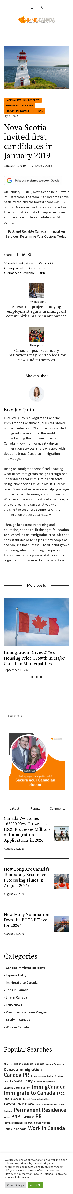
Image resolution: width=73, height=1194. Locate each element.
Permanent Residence (20, 273)
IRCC (61, 1093)
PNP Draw (28, 1117)
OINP (62, 1104)
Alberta (8, 1064)
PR (43, 273)
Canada (39, 1064)
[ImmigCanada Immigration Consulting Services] (36, 20)
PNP (15, 1116)
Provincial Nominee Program (25, 111)
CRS (6, 1081)
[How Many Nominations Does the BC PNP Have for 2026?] (61, 923)
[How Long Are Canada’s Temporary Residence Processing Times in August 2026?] (61, 881)
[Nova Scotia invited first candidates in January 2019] (36, 67)
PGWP (7, 1117)
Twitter (24, 254)
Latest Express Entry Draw (36, 1099)
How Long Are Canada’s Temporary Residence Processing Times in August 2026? (27, 877)
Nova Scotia (38, 268)
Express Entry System (17, 1087)
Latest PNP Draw (19, 1104)
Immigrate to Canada (20, 105)
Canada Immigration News (23, 100)
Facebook (17, 254)
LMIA (38, 1104)
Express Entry (16, 975)
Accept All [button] (35, 1185)
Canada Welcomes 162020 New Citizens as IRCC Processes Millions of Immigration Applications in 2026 (27, 829)
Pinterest (30, 254)
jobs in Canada (12, 1099)
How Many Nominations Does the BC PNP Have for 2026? (27, 920)
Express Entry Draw (44, 1081)
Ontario (8, 1110)
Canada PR (46, 263)
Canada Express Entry (56, 1064)
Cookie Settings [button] (15, 1185)
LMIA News (14, 1004)
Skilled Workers (42, 1122)
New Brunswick (50, 1104)
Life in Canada (16, 997)
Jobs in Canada (17, 990)
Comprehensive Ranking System (47, 1076)
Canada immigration (19, 263)
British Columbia (23, 1064)
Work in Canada (17, 1027)
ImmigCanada (14, 268)
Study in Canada (18, 1019)
